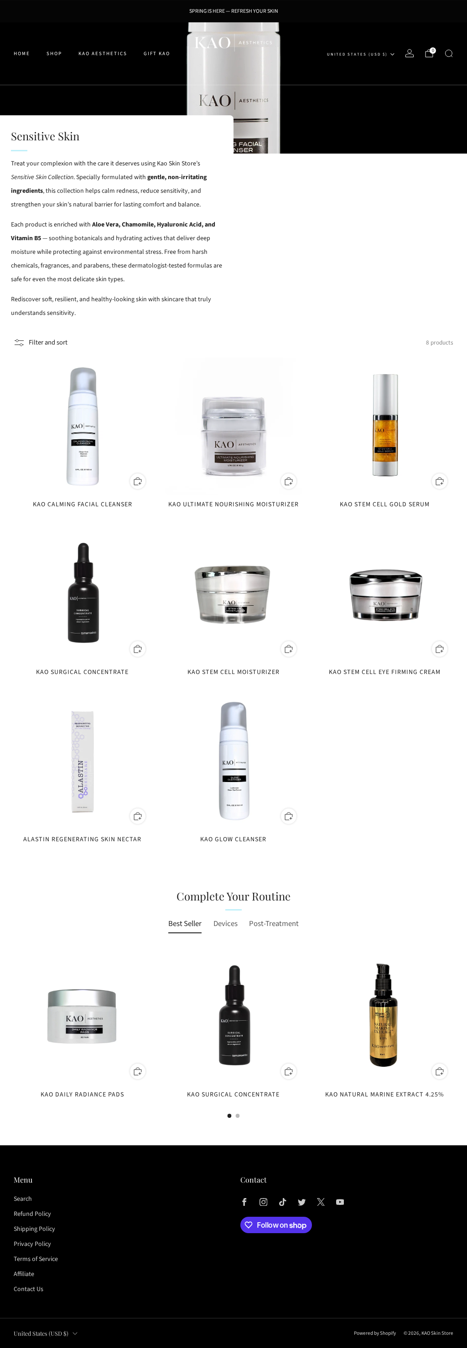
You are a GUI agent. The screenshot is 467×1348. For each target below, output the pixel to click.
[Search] (448, 53)
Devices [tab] (225, 923)
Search (23, 1199)
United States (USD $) (357, 54)
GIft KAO (157, 53)
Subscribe (414, 1312)
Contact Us (28, 1289)
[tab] (230, 1116)
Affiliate (24, 1274)
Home (22, 53)
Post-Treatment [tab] (274, 923)
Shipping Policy (34, 1229)
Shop (54, 53)
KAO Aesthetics (102, 53)
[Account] (409, 53)
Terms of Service (36, 1259)
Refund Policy (32, 1214)
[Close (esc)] (445, 1252)
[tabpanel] (233, 1032)
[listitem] (233, 11)
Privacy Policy (32, 1244)
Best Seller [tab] (185, 923)
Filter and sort (48, 342)
